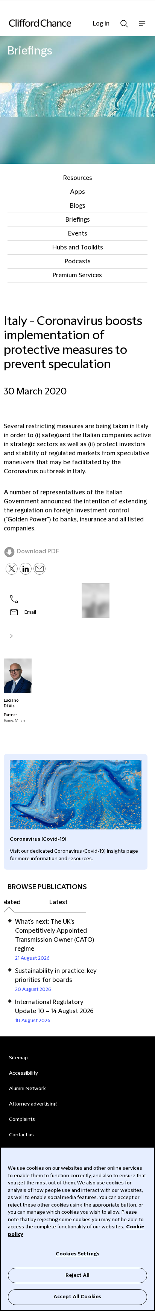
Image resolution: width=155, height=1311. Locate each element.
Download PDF (38, 551)
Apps (77, 192)
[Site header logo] (66, 23)
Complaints (22, 1119)
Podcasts (78, 261)
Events (77, 233)
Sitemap (18, 1058)
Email (30, 612)
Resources (77, 178)
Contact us (21, 1135)
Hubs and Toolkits (77, 247)
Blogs (77, 205)
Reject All (77, 1275)
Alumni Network (27, 1089)
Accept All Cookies (77, 1297)
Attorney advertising (33, 1104)
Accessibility (23, 1073)
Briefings (77, 219)
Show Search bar (124, 21)
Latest (58, 902)
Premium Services (77, 275)
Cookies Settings (77, 1254)
